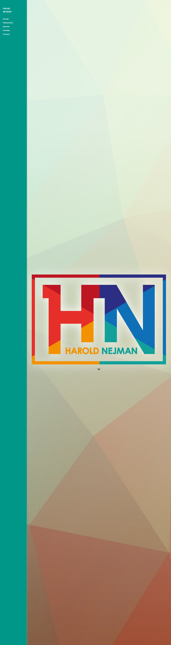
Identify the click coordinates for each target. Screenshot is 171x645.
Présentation (8, 23)
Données (6, 30)
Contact (6, 34)
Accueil (6, 19)
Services (6, 26)
